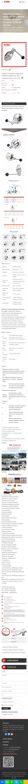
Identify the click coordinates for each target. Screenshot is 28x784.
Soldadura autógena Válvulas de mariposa (13, 649)
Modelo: (4, 87)
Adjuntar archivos (7, 698)
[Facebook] (6, 734)
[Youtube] (12, 734)
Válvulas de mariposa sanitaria (10, 647)
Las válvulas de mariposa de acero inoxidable (14, 652)
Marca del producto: (6, 89)
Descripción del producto (9, 103)
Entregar (6, 708)
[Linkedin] (9, 734)
